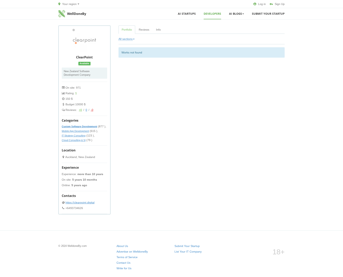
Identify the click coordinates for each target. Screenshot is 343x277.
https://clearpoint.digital (80, 202)
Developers (212, 13)
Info (158, 29)
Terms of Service (127, 257)
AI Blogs (235, 13)
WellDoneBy (76, 13)
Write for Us (124, 268)
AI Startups (187, 13)
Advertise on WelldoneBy (132, 251)
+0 (80, 109)
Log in (262, 4)
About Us (122, 246)
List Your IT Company (188, 251)
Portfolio (127, 29)
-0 (92, 109)
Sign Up (280, 4)
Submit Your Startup (268, 13)
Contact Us (123, 262)
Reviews (144, 29)
